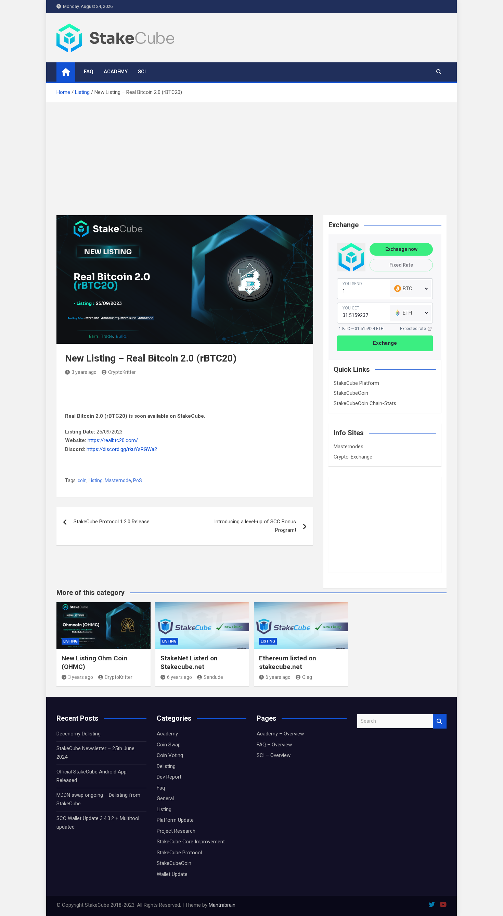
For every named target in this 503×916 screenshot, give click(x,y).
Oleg (307, 677)
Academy (116, 72)
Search (440, 721)
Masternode (118, 480)
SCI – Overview (274, 755)
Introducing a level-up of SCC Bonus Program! (255, 526)
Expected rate (413, 328)
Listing (96, 480)
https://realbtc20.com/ (113, 440)
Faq (161, 788)
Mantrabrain (222, 905)
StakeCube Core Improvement (191, 842)
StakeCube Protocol (179, 853)
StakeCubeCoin (351, 393)
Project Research (176, 831)
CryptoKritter (122, 372)
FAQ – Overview (274, 745)
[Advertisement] (251, 153)
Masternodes (348, 446)
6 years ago (179, 677)
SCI (142, 72)
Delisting (166, 766)
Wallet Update (172, 874)
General (165, 798)
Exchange (385, 343)
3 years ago (84, 372)
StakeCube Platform (356, 383)
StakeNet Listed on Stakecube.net (189, 662)
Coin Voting (170, 755)
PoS (137, 480)
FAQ (88, 72)
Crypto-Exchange (353, 457)
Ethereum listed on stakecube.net (287, 662)
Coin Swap (169, 745)
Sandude (213, 677)
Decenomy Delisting (78, 734)
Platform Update (175, 820)
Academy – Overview (280, 734)
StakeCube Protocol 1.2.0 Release (112, 521)
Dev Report (169, 777)
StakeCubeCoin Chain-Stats (365, 403)
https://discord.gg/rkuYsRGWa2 (122, 449)
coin (82, 480)
